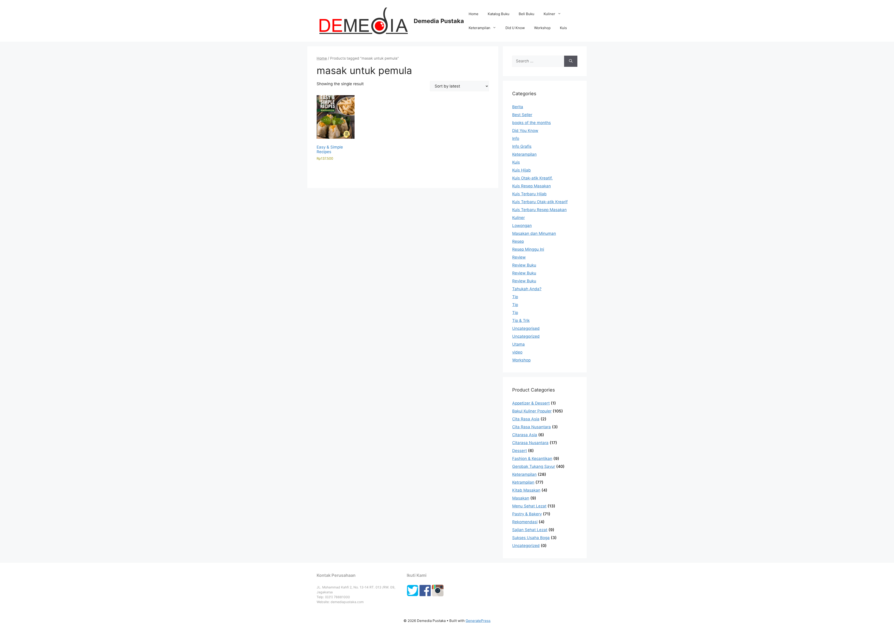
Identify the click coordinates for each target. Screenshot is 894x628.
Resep (518, 241)
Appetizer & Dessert (531, 403)
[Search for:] (538, 61)
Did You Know (525, 130)
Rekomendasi (525, 522)
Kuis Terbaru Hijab (529, 194)
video (517, 352)
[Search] (570, 61)
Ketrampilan (523, 482)
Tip (515, 296)
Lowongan (522, 225)
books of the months (531, 122)
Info (515, 138)
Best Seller (522, 114)
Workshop (542, 28)
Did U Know (515, 28)
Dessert (519, 450)
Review (519, 257)
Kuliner (549, 14)
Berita (517, 107)
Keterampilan (479, 28)
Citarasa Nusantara (530, 442)
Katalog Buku (498, 14)
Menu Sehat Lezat (529, 506)
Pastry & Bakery (527, 514)
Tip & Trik (521, 320)
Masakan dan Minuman (534, 233)
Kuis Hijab (521, 170)
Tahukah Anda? (527, 289)
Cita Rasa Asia (525, 419)
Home (473, 14)
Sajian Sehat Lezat (529, 529)
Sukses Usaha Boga (531, 537)
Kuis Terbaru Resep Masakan (539, 209)
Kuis (563, 28)
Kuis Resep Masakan (531, 186)
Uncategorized (526, 336)
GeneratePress (478, 620)
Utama (518, 344)
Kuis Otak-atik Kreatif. (532, 178)
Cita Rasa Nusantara (531, 427)
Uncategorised (526, 328)
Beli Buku (526, 14)
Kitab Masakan (526, 490)
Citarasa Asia (524, 434)
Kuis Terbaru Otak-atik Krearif (540, 201)
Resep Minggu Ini (528, 249)
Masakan (520, 498)
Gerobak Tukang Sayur (533, 466)
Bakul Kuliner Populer (532, 411)
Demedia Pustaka (439, 20)
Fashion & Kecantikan (532, 458)
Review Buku (524, 265)
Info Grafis (522, 146)
